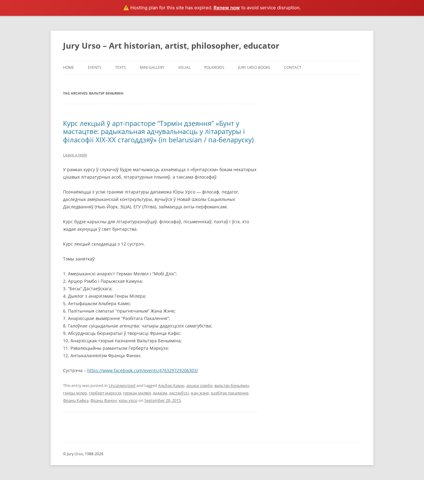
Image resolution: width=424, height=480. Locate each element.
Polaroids (214, 67)
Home (68, 67)
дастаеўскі (179, 393)
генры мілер (75, 393)
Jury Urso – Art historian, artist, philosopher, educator (171, 45)
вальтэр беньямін (231, 385)
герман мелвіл (137, 393)
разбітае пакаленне (229, 393)
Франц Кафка (75, 400)
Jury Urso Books (254, 67)
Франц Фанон (103, 400)
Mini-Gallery (152, 67)
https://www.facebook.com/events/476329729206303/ (142, 370)
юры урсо (128, 400)
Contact (292, 67)
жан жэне (200, 393)
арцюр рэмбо (199, 385)
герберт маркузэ (105, 393)
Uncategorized (122, 385)
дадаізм (160, 393)
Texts (120, 67)
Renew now (227, 8)
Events (94, 67)
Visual (184, 67)
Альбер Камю (171, 385)
